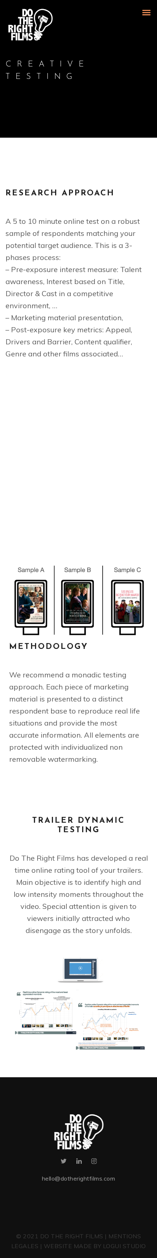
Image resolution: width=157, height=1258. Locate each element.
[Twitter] (63, 1162)
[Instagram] (94, 1162)
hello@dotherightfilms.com (78, 1178)
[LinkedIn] (79, 1162)
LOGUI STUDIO (124, 1246)
